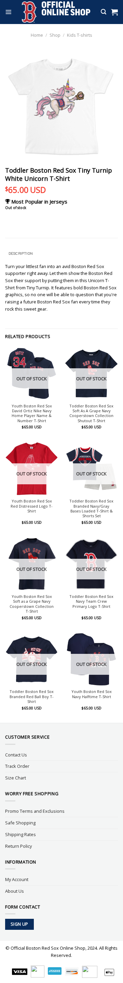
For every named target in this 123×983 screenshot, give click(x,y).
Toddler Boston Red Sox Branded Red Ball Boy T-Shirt (32, 696)
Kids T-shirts (79, 35)
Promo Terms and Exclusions (35, 811)
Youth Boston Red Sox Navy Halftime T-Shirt (91, 694)
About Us (14, 891)
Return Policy (18, 846)
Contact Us (16, 755)
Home (37, 35)
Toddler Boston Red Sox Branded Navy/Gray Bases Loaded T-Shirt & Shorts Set (91, 508)
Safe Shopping (20, 823)
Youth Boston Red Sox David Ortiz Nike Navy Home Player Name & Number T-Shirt (32, 413)
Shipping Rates (20, 834)
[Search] (103, 12)
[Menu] (8, 12)
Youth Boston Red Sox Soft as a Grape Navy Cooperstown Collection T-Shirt (32, 604)
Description (21, 253)
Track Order (17, 766)
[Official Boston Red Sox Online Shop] (56, 12)
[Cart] (114, 12)
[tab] (61, 253)
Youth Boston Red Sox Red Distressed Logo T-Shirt (32, 506)
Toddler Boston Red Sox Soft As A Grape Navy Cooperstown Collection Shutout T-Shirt (91, 413)
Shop (55, 35)
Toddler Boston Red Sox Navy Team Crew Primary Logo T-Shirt (91, 601)
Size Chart (15, 778)
